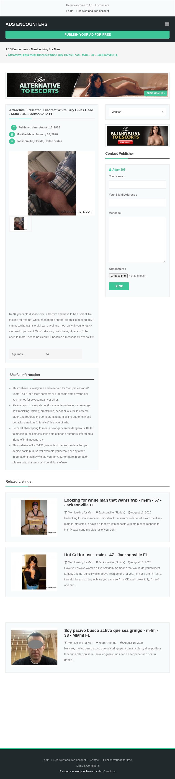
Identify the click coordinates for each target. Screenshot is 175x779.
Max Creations (107, 771)
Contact (95, 760)
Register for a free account (92, 11)
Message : (115, 213)
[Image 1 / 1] (52, 183)
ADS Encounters (26, 24)
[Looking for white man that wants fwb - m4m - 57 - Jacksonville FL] (34, 517)
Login (69, 11)
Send (119, 286)
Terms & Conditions (87, 765)
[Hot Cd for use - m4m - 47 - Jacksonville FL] (34, 572)
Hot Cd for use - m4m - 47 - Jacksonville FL (106, 555)
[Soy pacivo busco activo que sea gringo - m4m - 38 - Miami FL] (34, 647)
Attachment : (117, 269)
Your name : (117, 176)
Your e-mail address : (123, 194)
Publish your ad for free (87, 34)
